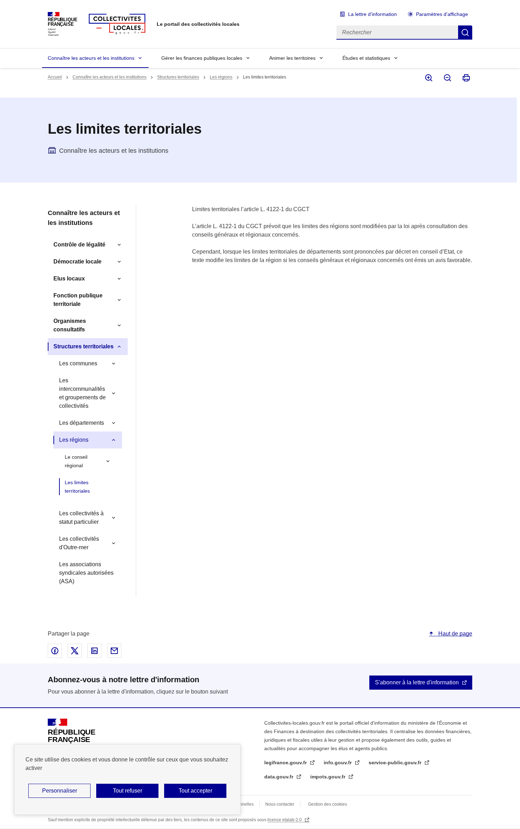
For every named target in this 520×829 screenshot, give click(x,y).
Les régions (221, 77)
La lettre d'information (372, 14)
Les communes (78, 363)
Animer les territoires (292, 58)
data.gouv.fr (279, 776)
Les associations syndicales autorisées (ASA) (86, 572)
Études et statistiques (366, 58)
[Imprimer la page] (465, 77)
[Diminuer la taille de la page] (446, 77)
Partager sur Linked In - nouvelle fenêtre (94, 651)
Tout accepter (195, 791)
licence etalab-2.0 (285, 819)
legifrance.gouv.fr (286, 762)
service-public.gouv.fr (396, 762)
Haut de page (454, 634)
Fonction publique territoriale (78, 299)
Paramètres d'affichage (442, 14)
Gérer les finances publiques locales (201, 58)
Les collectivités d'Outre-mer (79, 543)
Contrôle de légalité (79, 245)
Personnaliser (59, 791)
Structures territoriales (178, 77)
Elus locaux (69, 279)
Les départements (81, 423)
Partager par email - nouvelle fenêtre (114, 651)
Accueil (55, 77)
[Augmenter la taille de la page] (428, 77)
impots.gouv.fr (328, 776)
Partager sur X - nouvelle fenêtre (75, 651)
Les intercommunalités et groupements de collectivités (82, 393)
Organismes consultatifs (69, 325)
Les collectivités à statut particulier (81, 517)
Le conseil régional (76, 461)
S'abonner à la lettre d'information (417, 682)
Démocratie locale (77, 262)
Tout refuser (127, 791)
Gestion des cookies (327, 804)
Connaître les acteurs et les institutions (91, 58)
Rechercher (465, 32)
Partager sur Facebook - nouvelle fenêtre (55, 651)
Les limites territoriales (77, 487)
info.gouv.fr (338, 762)
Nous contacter (279, 804)
